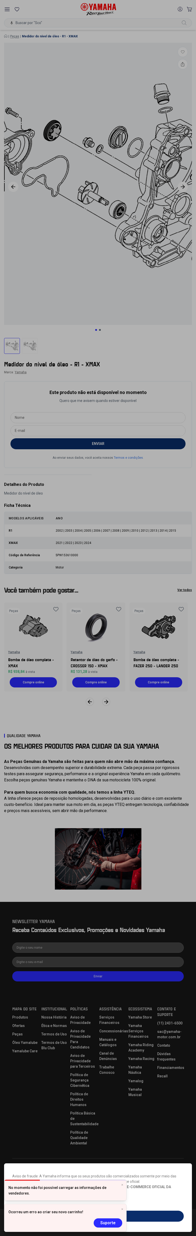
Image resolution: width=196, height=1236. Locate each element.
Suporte (108, 1222)
